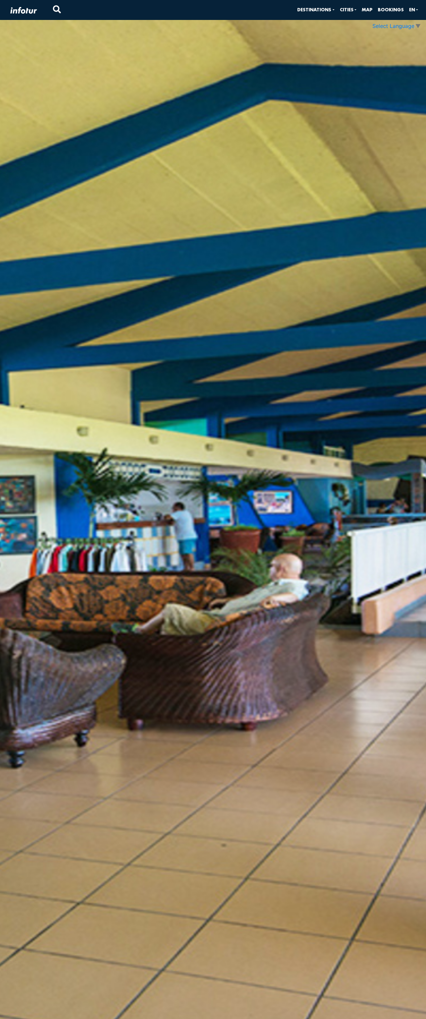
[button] (316, 10)
